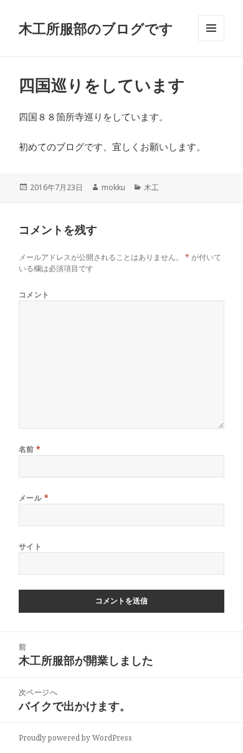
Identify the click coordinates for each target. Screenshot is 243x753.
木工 (151, 187)
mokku (113, 187)
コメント (34, 294)
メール (34, 497)
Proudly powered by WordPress (75, 737)
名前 (30, 449)
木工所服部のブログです (96, 28)
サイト (30, 546)
